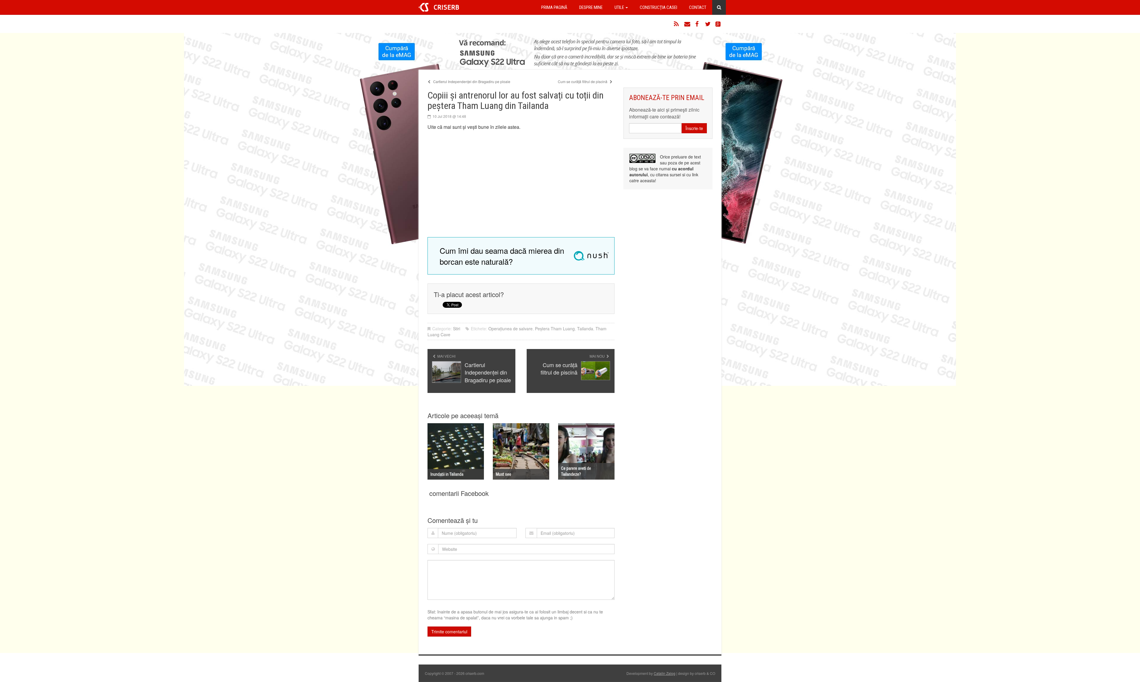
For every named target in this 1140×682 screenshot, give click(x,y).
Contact (697, 7)
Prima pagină (554, 7)
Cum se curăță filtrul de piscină (583, 81)
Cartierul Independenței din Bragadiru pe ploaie (471, 81)
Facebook (698, 24)
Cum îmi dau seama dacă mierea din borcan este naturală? (502, 256)
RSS (677, 24)
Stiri (456, 329)
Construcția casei (658, 7)
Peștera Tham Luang (555, 329)
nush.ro (591, 256)
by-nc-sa (642, 158)
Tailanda (585, 329)
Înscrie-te (694, 128)
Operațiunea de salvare (510, 329)
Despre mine (591, 7)
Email (687, 24)
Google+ (718, 24)
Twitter (708, 24)
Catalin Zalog (664, 673)
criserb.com (439, 7)
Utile (620, 7)
